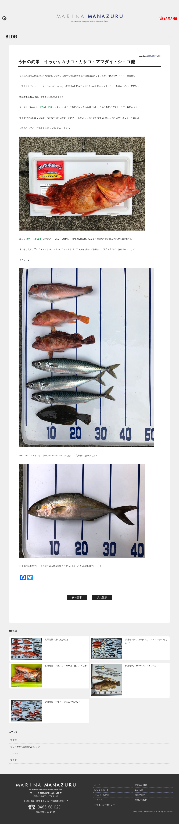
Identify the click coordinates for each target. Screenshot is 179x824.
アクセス (98, 800)
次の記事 (102, 597)
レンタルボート (101, 790)
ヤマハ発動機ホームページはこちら (160, 18)
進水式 (13, 740)
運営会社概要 (141, 785)
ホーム (97, 785)
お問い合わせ (4, 18)
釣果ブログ (140, 795)
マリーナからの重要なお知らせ (25, 746)
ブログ (13, 760)
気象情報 (139, 790)
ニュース (14, 753)
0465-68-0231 (50, 807)
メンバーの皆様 (101, 795)
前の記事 (77, 597)
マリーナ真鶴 (89, 18)
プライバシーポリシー (104, 804)
